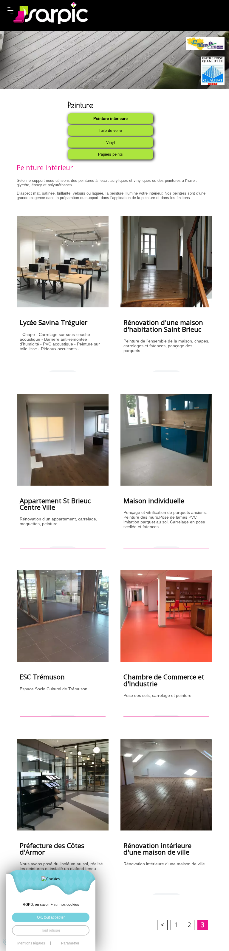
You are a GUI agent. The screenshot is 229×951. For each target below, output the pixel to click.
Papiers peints (110, 154)
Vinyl (110, 142)
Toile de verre (110, 130)
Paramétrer (70, 943)
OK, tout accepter (51, 917)
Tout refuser (50, 930)
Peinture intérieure (110, 118)
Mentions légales (31, 943)
